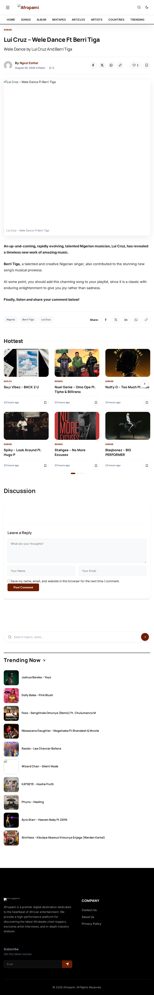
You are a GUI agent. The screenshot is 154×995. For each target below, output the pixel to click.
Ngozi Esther (29, 63)
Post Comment (23, 587)
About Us (88, 917)
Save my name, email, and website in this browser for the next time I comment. (65, 581)
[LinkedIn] (126, 320)
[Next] (144, 384)
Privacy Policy (91, 923)
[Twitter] (102, 65)
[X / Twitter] (116, 320)
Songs (8, 29)
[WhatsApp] (111, 65)
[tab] (73, 473)
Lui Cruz (46, 319)
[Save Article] (146, 65)
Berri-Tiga (28, 319)
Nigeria (11, 319)
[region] (77, 411)
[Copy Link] (120, 65)
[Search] (139, 7)
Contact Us (89, 910)
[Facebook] (93, 65)
